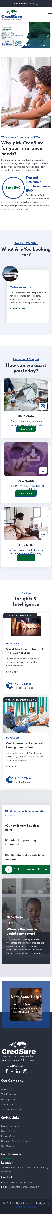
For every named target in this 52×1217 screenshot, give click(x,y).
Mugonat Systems (26, 1206)
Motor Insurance (10, 1126)
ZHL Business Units (12, 1109)
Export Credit (8, 1136)
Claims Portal (8, 1131)
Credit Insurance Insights (22, 616)
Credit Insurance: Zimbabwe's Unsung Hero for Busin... (25, 745)
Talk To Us (26, 545)
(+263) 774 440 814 (21, 1182)
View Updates (26, 493)
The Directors (8, 1094)
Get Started (26, 429)
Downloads (26, 481)
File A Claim (26, 416)
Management (8, 1099)
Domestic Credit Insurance (15, 1141)
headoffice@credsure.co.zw (24, 1186)
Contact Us (26, 558)
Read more (15, 309)
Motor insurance (22, 287)
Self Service (7, 1146)
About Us (6, 1089)
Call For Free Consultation (30, 869)
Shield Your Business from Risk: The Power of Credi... (25, 651)
